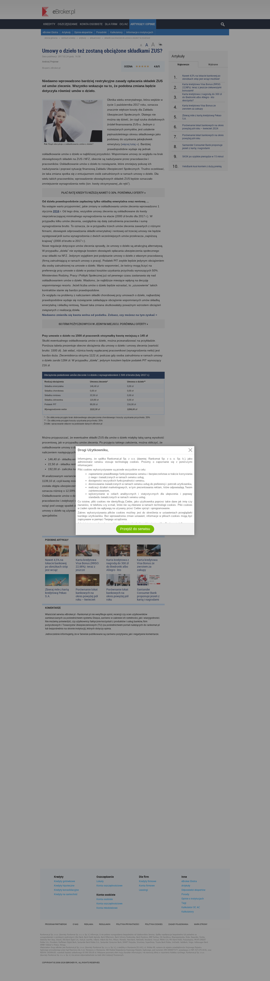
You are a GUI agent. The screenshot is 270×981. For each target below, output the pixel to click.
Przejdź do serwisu (135, 529)
